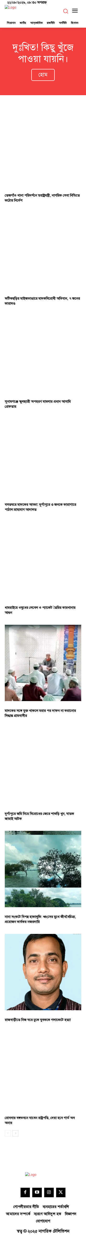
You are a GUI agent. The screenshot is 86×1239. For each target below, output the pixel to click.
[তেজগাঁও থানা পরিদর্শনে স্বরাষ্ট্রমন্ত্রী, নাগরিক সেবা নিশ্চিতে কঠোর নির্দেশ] (43, 147)
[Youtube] (37, 1192)
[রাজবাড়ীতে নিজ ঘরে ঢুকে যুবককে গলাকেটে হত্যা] (43, 972)
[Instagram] (49, 1192)
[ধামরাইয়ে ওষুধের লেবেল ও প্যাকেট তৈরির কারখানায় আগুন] (43, 560)
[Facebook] (25, 1192)
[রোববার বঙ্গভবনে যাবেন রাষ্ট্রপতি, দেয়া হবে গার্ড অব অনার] (43, 1070)
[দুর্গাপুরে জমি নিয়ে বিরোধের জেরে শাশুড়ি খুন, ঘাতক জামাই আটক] (43, 766)
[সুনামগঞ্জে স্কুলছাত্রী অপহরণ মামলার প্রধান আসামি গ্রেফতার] (43, 354)
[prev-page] (8, 1133)
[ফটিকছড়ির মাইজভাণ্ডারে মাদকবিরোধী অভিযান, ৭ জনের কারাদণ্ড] (43, 251)
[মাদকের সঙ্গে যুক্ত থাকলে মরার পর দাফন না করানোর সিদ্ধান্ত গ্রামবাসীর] (43, 663)
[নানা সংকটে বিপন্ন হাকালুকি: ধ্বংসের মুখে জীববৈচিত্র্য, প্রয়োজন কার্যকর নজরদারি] (43, 869)
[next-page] (15, 1133)
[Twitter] (61, 1192)
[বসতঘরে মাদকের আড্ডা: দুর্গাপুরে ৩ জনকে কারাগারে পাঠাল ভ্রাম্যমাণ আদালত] (43, 457)
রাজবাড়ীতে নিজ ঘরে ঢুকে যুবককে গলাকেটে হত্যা (38, 1019)
